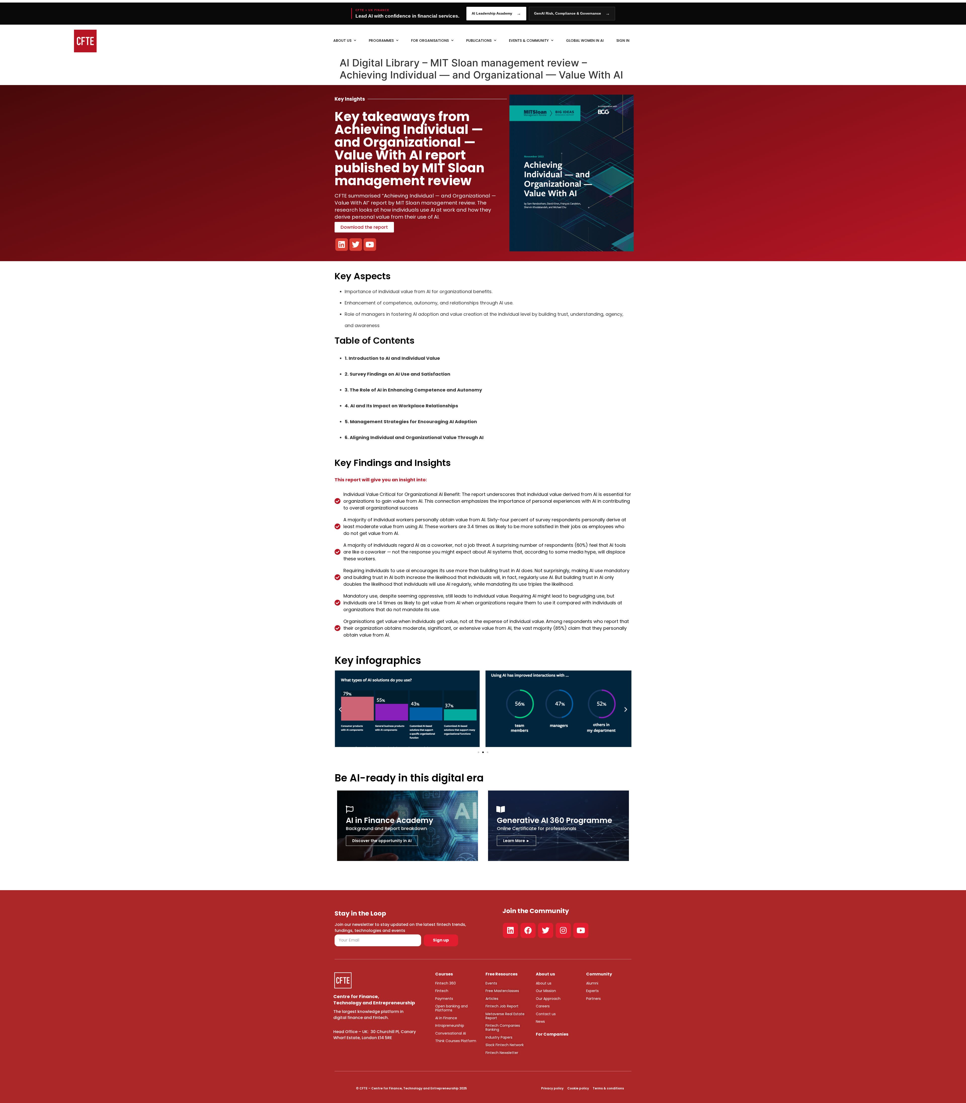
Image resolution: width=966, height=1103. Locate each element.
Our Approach (548, 998)
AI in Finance (446, 1017)
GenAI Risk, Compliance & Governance (572, 13)
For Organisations (430, 40)
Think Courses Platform (455, 1040)
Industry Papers (499, 1037)
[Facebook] (528, 930)
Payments (444, 998)
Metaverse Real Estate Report (505, 1015)
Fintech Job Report (502, 1006)
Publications (479, 40)
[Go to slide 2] (483, 752)
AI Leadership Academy (496, 13)
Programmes (381, 40)
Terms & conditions (608, 1088)
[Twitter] (545, 930)
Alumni (592, 983)
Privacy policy (552, 1088)
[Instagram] (563, 930)
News (540, 1021)
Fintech (441, 990)
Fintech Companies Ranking (503, 1027)
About (541, 983)
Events (491, 983)
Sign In (622, 40)
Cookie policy (578, 1088)
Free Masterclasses (502, 990)
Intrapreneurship (449, 1025)
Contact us (546, 1013)
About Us (342, 40)
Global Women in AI (585, 40)
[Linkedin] (510, 930)
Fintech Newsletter (502, 1052)
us (548, 983)
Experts (592, 990)
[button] (340, 709)
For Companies (552, 1034)
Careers (543, 1006)
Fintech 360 (445, 983)
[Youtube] (580, 930)
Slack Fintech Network (505, 1044)
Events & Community (529, 40)
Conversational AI (450, 1033)
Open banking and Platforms (451, 1008)
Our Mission (546, 990)
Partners (593, 998)
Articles (492, 998)
